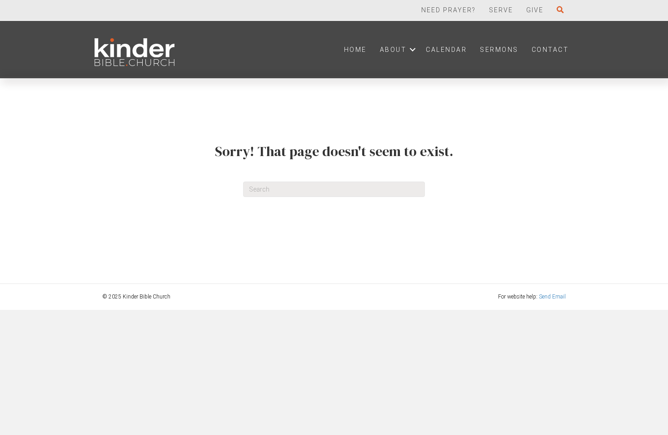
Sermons (499, 49)
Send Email (552, 296)
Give (534, 10)
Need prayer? (448, 10)
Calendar (446, 49)
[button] (562, 10)
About (393, 49)
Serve (501, 10)
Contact (550, 49)
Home (355, 49)
